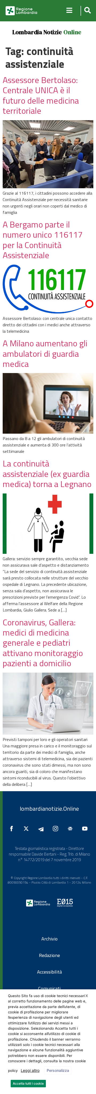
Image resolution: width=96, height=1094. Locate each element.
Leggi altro (30, 1070)
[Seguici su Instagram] (57, 828)
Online (72, 32)
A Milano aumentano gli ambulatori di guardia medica (45, 353)
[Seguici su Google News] (71, 828)
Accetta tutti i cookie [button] (28, 1083)
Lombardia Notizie (37, 32)
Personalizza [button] (58, 1070)
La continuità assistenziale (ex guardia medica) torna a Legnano (47, 473)
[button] (87, 11)
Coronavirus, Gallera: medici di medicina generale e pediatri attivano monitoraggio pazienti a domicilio (43, 643)
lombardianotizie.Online (49, 808)
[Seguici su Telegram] (42, 828)
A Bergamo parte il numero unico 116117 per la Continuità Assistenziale (43, 239)
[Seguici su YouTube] (86, 828)
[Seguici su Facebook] (13, 828)
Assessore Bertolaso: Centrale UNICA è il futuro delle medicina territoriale (41, 95)
